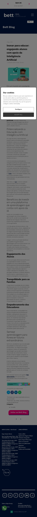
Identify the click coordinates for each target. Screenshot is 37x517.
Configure (18, 109)
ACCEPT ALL (18, 114)
